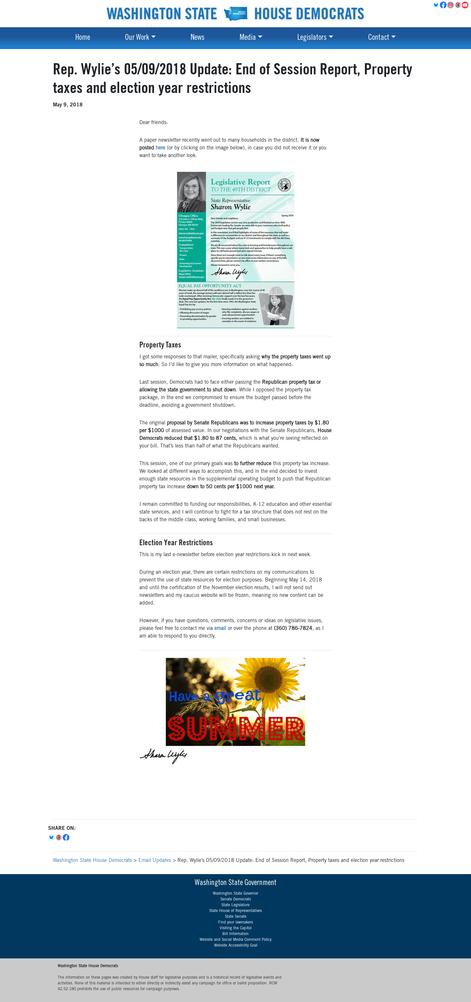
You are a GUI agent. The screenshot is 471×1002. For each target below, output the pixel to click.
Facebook (443, 5)
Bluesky (51, 837)
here (160, 148)
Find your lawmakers (235, 922)
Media (248, 38)
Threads (458, 5)
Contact (378, 38)
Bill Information (235, 934)
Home (82, 38)
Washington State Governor (235, 894)
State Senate (235, 917)
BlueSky (436, 5)
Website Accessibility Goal (235, 946)
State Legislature (235, 905)
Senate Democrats (235, 899)
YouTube (465, 5)
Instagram (451, 5)
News (197, 38)
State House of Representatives (235, 911)
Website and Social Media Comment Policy (235, 940)
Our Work (137, 38)
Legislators (311, 38)
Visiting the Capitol (236, 928)
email (220, 628)
